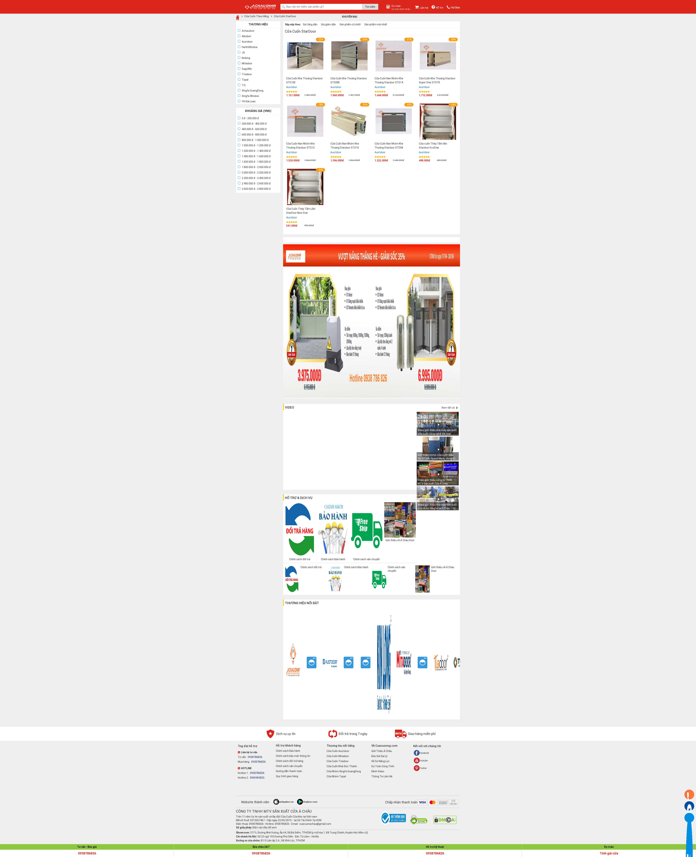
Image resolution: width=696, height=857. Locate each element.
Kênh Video (377, 771)
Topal (245, 79)
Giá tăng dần (310, 24)
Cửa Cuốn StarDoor (285, 16)
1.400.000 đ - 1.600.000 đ (256, 156)
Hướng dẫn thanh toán (289, 771)
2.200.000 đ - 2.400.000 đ (256, 178)
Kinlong (246, 58)
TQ (243, 85)
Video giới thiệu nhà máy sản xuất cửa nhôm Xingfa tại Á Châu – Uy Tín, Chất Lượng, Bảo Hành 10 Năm (438, 508)
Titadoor (247, 74)
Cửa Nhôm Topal (336, 776)
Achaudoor (248, 30)
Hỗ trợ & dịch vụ (298, 498)
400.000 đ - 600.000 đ (254, 129)
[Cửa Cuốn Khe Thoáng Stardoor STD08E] (349, 56)
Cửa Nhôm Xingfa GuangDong (344, 771)
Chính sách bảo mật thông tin (293, 755)
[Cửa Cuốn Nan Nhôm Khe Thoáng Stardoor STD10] (349, 122)
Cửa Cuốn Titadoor (338, 761)
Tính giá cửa (609, 853)
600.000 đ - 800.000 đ (254, 134)
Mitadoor (247, 63)
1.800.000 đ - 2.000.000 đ (256, 167)
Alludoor (246, 36)
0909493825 (256, 777)
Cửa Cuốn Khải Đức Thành (342, 766)
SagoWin (247, 68)
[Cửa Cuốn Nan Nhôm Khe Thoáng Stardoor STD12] (305, 122)
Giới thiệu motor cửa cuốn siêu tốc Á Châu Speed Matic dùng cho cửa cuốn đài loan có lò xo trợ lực (437, 458)
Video (289, 407)
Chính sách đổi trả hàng (289, 761)
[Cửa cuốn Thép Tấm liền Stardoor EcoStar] (438, 122)
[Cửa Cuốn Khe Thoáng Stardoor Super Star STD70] (438, 56)
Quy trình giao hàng (287, 776)
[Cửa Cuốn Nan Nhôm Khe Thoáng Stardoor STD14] (394, 56)
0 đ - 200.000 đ (250, 118)
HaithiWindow (250, 47)
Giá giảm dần (328, 24)
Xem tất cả (448, 407)
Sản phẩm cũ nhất (350, 24)
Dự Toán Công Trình (382, 766)
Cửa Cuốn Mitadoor (338, 756)
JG (243, 52)
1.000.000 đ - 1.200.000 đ (256, 145)
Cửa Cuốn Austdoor (338, 751)
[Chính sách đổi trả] (305, 591)
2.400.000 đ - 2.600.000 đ (256, 183)
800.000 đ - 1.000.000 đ (255, 140)
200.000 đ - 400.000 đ (254, 123)
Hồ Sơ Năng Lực (380, 761)
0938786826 (254, 757)
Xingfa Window (250, 96)
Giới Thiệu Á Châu (381, 751)
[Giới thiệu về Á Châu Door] (435, 591)
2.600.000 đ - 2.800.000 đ (256, 188)
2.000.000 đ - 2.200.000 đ (256, 172)
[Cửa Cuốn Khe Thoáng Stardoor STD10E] (305, 56)
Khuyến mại (349, 16)
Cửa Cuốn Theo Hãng (256, 16)
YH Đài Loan (249, 101)
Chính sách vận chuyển (289, 766)
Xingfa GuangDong (252, 90)
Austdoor (247, 41)
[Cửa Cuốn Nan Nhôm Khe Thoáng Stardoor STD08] (394, 122)
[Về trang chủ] (237, 17)
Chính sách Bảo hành (288, 750)
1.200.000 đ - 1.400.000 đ (256, 150)
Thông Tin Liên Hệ (381, 776)
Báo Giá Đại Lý (379, 756)
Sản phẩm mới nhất (375, 24)
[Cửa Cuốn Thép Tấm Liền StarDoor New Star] (305, 187)
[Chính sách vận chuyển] (392, 591)
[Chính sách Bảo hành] (348, 591)
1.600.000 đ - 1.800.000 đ (256, 161)
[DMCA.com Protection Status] (445, 823)
